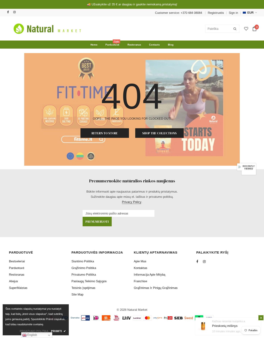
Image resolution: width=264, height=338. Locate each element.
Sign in (233, 13)
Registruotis (216, 13)
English (32, 334)
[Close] (260, 317)
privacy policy (131, 202)
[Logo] (46, 29)
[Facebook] (9, 12)
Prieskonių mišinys (225, 326)
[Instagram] (15, 12)
